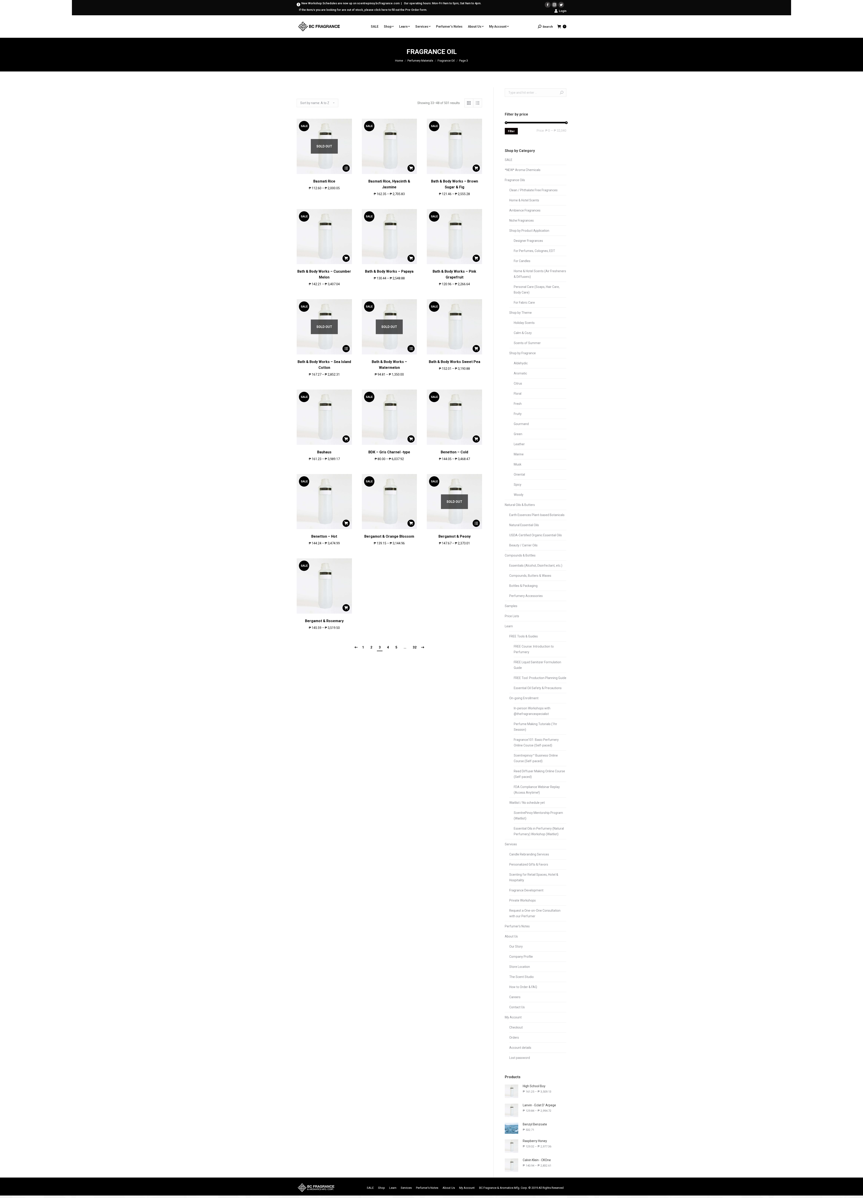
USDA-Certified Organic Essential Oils (535, 535)
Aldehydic (521, 363)
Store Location (519, 967)
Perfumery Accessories (526, 596)
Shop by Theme (520, 312)
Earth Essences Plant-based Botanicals (537, 515)
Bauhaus (324, 452)
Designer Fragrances (528, 241)
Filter (511, 131)
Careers (514, 997)
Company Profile (521, 956)
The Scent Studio (521, 977)
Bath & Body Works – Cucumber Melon (324, 274)
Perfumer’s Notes (517, 926)
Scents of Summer (527, 343)
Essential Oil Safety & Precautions (538, 688)
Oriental (519, 474)
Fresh (518, 403)
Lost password (519, 1058)
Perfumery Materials (420, 60)
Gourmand (521, 424)
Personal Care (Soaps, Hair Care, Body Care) (537, 289)
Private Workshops (522, 900)
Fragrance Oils (515, 180)
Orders (514, 1037)
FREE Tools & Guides (523, 636)
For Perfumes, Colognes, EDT (534, 251)
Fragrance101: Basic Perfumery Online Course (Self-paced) (536, 742)
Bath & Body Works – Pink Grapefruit (454, 274)
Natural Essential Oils (524, 525)
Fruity (518, 414)
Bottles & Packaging (523, 586)
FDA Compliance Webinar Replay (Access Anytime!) (537, 789)
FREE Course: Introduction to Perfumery (534, 649)
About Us (511, 936)
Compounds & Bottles (520, 555)
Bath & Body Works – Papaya (389, 271)
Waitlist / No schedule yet (527, 802)
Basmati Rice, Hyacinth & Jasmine (389, 184)
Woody (518, 495)
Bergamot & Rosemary (324, 621)
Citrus (518, 383)
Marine (519, 454)
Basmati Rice (324, 181)
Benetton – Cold (454, 452)
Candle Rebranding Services (529, 854)
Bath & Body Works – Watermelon (389, 365)
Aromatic (520, 373)
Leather (519, 444)
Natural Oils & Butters (520, 505)
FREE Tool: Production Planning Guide (540, 678)
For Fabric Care (524, 302)
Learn (509, 626)
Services (511, 844)
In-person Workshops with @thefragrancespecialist (532, 711)
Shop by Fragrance (522, 353)
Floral (517, 393)
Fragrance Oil (446, 60)
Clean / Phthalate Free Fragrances (533, 190)
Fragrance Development (526, 890)
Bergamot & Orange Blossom (389, 536)
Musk (517, 464)
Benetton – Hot (324, 536)
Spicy (517, 484)
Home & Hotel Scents (524, 200)
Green (518, 434)
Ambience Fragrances (524, 210)
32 (415, 647)
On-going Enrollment (523, 698)
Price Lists (512, 616)
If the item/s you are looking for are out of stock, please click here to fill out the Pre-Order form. (363, 9)
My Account (513, 1017)
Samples (511, 606)
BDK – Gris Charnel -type (389, 452)
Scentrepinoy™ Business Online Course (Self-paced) (536, 758)
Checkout (516, 1027)
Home (399, 60)
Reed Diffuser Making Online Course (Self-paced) (539, 774)
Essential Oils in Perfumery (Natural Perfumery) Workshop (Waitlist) (539, 831)
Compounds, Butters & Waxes (530, 575)
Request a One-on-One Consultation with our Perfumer (535, 913)
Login (562, 11)
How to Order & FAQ (523, 987)
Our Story (516, 946)
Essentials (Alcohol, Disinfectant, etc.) (535, 565)
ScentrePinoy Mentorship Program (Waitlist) (538, 815)
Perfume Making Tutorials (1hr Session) (535, 726)
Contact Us (517, 1007)
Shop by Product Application (529, 230)
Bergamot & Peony (454, 536)
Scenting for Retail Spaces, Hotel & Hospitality (533, 877)
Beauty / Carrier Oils (523, 545)
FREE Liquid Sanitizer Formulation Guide (537, 665)
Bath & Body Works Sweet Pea (454, 362)
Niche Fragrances (521, 220)
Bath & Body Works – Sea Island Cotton (324, 365)
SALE (508, 160)
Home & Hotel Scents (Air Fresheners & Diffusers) (540, 273)
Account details (520, 1047)
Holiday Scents (524, 323)
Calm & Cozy (523, 333)
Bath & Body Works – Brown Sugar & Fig (454, 184)
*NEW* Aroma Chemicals (522, 170)
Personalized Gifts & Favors (528, 864)
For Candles (522, 261)
